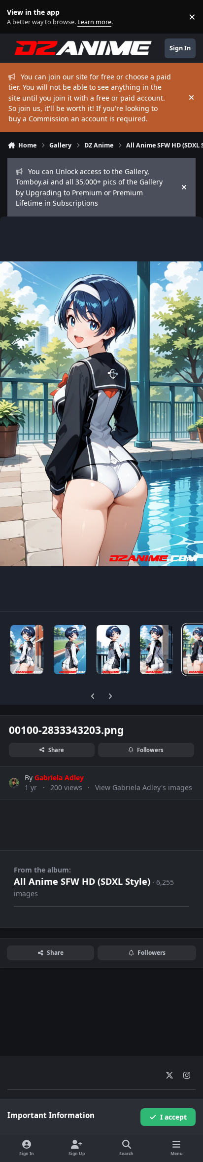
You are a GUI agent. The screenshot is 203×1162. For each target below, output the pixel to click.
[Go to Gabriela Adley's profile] (14, 783)
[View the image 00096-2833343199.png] (26, 649)
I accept (173, 1117)
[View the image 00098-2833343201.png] (113, 649)
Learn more (19, 17)
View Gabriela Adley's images (143, 787)
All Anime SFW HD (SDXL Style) (82, 881)
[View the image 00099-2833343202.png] (156, 649)
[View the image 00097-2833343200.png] (70, 649)
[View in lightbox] (101, 414)
